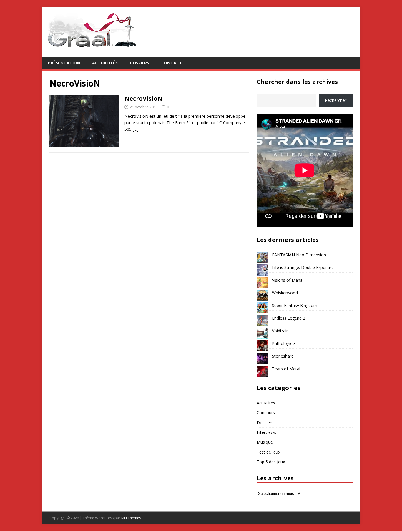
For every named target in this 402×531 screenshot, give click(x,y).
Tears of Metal (286, 368)
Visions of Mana (287, 280)
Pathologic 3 (284, 343)
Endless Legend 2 (288, 318)
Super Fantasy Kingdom (294, 305)
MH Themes (131, 517)
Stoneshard (283, 356)
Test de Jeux (268, 452)
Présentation (64, 63)
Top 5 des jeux (271, 461)
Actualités (105, 63)
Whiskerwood (285, 293)
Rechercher (335, 100)
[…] (136, 129)
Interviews (266, 432)
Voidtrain (280, 330)
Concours (266, 412)
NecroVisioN (143, 98)
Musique (265, 442)
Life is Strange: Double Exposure (303, 267)
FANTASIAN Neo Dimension (299, 255)
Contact (171, 63)
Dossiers (139, 63)
